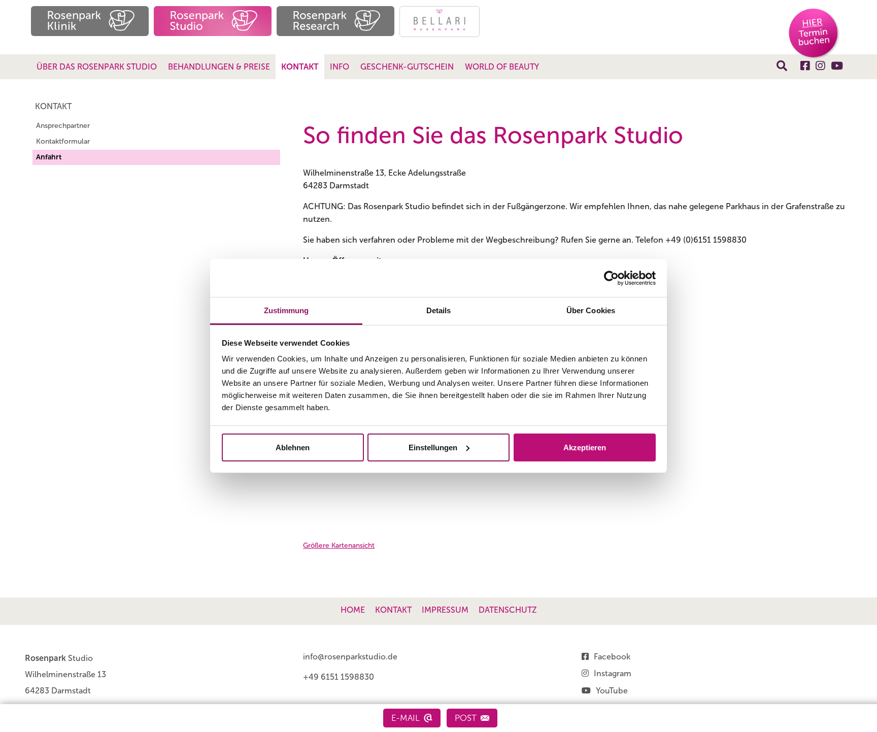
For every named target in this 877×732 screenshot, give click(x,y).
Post (466, 718)
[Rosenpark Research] (335, 21)
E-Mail (405, 718)
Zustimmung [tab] (286, 310)
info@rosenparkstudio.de (350, 656)
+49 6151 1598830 (338, 677)
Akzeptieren (584, 447)
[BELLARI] (439, 21)
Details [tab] (438, 310)
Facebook (612, 656)
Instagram (612, 673)
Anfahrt (48, 157)
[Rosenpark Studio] (213, 21)
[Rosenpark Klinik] (90, 21)
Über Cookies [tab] (590, 310)
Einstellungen (433, 447)
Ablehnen (293, 447)
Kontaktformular (63, 141)
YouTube (612, 690)
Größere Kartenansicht (339, 545)
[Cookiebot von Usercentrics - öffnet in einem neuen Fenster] (611, 278)
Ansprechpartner (63, 125)
